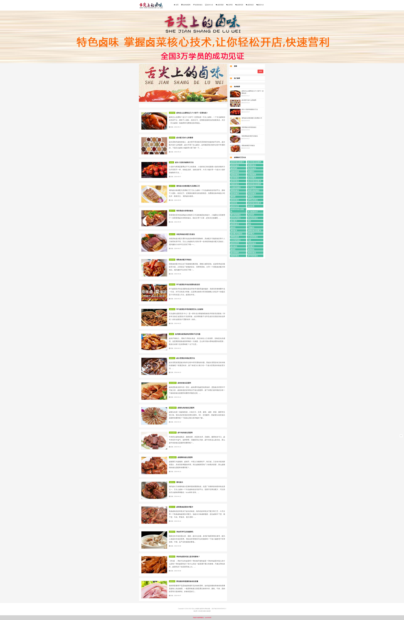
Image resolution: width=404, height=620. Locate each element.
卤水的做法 (235, 178)
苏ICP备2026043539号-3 (219, 608)
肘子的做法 (252, 187)
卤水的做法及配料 (254, 162)
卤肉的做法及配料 (184, 383)
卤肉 (249, 224)
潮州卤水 (234, 230)
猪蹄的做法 (252, 252)
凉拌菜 (230, 5)
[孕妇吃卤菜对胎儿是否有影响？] (154, 565)
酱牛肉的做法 (236, 215)
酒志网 (195, 611)
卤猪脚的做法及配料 (185, 457)
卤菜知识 (250, 5)
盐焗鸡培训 (235, 171)
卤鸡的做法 (235, 181)
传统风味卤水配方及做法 (185, 234)
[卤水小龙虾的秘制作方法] (154, 170)
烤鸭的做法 (235, 190)
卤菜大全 (261, 5)
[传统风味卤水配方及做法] (154, 243)
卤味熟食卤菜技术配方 (184, 507)
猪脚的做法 (252, 165)
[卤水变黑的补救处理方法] (154, 366)
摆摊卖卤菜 (235, 237)
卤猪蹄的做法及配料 (237, 210)
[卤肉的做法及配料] (154, 391)
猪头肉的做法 (253, 218)
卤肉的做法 (235, 200)
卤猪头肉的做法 (253, 190)
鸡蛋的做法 (235, 174)
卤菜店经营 (235, 243)
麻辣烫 (233, 197)
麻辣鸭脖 (234, 168)
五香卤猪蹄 (252, 174)
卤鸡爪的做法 (236, 218)
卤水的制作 (235, 252)
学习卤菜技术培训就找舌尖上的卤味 (189, 309)
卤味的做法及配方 (254, 203)
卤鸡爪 (233, 249)
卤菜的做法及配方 (237, 162)
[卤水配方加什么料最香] (154, 146)
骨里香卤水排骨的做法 (184, 211)
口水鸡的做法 (236, 240)
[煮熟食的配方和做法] (154, 268)
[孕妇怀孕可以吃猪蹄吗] (154, 540)
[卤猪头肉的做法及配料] (154, 416)
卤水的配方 (252, 178)
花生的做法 (235, 193)
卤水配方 (234, 221)
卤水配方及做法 (236, 234)
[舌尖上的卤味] (152, 5)
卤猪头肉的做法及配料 (186, 408)
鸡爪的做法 (252, 193)
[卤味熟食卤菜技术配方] (154, 515)
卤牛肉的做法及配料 (185, 432)
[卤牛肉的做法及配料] (154, 441)
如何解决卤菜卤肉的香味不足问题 (187, 334)
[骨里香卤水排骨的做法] (154, 218)
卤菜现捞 (220, 5)
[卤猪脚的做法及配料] (154, 465)
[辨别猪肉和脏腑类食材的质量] (154, 590)
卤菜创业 (251, 249)
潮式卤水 (179, 482)
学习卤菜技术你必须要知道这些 (188, 284)
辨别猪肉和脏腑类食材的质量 (187, 581)
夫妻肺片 (251, 171)
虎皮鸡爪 (251, 215)
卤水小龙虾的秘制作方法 (184, 162)
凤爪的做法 (252, 168)
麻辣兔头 (251, 197)
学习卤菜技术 (253, 211)
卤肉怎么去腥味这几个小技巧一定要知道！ (192, 113)
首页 (177, 5)
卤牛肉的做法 (253, 256)
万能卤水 (251, 227)
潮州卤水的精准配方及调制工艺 (188, 186)
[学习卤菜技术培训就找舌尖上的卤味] (154, 317)
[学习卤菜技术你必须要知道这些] (154, 293)
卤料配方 (251, 234)
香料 (249, 221)
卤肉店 (233, 227)
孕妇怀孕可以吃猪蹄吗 (184, 532)
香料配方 (251, 246)
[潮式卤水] (154, 490)
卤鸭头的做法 (253, 200)
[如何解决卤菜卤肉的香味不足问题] (154, 341)
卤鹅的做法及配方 (254, 230)
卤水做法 (234, 246)
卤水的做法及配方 (254, 181)
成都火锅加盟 (207, 611)
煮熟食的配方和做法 (183, 260)
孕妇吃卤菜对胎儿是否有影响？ (188, 556)
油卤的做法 (235, 256)
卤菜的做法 (198, 5)
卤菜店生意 (235, 206)
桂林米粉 (234, 203)
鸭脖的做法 (252, 243)
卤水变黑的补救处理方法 (185, 358)
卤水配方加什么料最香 (184, 138)
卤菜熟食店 (235, 224)
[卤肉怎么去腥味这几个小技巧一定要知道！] (154, 121)
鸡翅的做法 (235, 184)
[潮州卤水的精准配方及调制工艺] (154, 194)
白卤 (249, 240)
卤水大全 (210, 5)
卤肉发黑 (251, 206)
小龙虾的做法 (236, 187)
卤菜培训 (240, 5)
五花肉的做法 (253, 237)
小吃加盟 (200, 611)
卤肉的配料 (187, 5)
